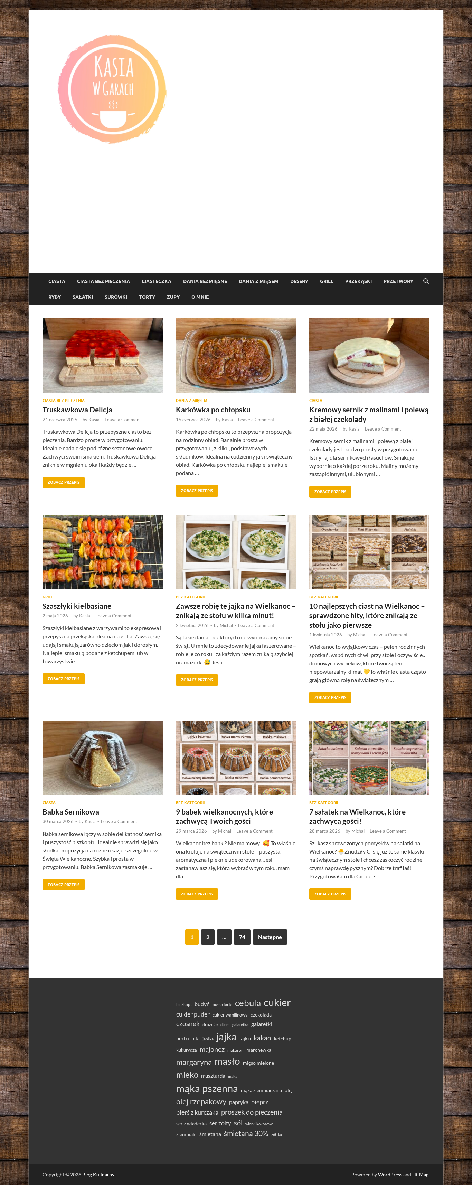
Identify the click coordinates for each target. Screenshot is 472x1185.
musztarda (213, 1075)
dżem (224, 1024)
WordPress (390, 1174)
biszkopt (184, 1004)
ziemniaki (186, 1134)
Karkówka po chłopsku (213, 409)
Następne (270, 937)
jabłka (208, 1038)
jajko (245, 1038)
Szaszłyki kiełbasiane (77, 605)
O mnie (200, 297)
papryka (238, 1102)
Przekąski (358, 281)
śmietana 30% (246, 1133)
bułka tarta (222, 1004)
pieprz (259, 1102)
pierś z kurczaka (197, 1112)
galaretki (261, 1024)
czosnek (188, 1024)
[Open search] (426, 281)
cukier (277, 1002)
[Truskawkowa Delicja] (103, 355)
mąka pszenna (207, 1088)
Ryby (54, 297)
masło (227, 1061)
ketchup (282, 1038)
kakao (262, 1038)
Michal (226, 625)
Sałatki (83, 297)
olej (289, 1090)
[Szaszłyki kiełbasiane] (103, 552)
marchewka (258, 1050)
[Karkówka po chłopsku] (236, 355)
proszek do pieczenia (252, 1112)
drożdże (210, 1024)
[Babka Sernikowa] (103, 758)
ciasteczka (156, 281)
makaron (235, 1050)
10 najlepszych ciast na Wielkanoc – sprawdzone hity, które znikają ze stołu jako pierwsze (367, 615)
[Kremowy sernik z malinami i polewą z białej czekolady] (369, 355)
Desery (299, 281)
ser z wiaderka (191, 1123)
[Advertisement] (236, 221)
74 (242, 937)
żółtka (276, 1134)
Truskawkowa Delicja (77, 409)
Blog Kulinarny (98, 1174)
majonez (212, 1049)
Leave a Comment (123, 419)
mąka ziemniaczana (261, 1090)
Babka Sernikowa (71, 811)
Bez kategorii (190, 597)
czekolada (261, 1015)
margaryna (194, 1062)
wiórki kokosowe (259, 1123)
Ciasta (56, 281)
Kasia (94, 419)
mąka (232, 1076)
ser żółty (220, 1123)
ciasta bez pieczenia (103, 281)
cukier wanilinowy (230, 1015)
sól (238, 1122)
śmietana (210, 1133)
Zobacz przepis (61, 481)
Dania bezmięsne (205, 281)
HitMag (420, 1174)
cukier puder (193, 1014)
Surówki (116, 297)
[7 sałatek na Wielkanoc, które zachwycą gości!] (369, 758)
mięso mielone (258, 1063)
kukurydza (186, 1050)
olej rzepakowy (201, 1101)
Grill (326, 281)
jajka (226, 1036)
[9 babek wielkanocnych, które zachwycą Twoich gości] (236, 758)
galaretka (240, 1024)
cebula (248, 1003)
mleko (187, 1074)
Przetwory (398, 281)
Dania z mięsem (259, 281)
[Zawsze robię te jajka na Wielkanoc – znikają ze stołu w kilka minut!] (236, 552)
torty (147, 297)
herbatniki (188, 1038)
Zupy (173, 297)
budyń (202, 1004)
